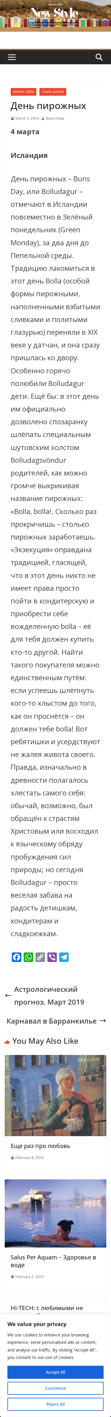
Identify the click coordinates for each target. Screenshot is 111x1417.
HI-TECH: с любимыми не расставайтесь (47, 1312)
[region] (55, 1365)
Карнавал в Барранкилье (52, 1021)
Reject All (55, 1404)
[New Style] (55, 6)
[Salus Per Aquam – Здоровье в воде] (55, 1186)
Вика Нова (55, 118)
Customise (55, 1388)
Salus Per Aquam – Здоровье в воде (53, 1261)
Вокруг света (23, 92)
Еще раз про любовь (40, 1146)
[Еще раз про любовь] (55, 1061)
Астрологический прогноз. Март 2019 (49, 995)
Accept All (55, 1372)
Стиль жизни (53, 92)
